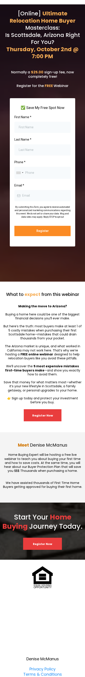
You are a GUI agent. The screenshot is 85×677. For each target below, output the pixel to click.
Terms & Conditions (42, 674)
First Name (22, 117)
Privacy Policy (42, 669)
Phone (20, 162)
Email (19, 185)
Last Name (22, 139)
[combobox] (20, 173)
